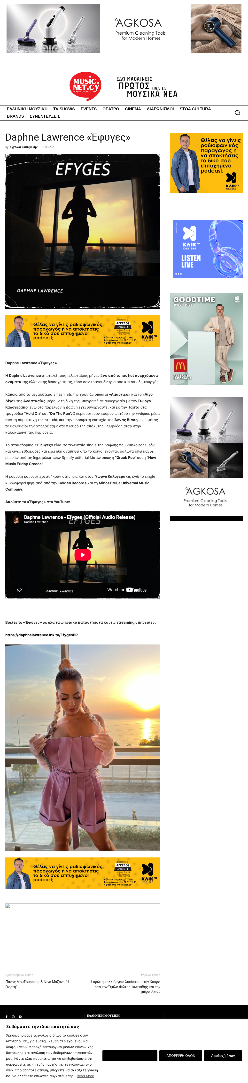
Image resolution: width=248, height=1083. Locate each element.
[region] (124, 1051)
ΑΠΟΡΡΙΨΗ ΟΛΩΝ (180, 1055)
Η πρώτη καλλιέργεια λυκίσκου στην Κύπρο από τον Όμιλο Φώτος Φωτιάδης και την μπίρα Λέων (125, 987)
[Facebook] (6, 1017)
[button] (237, 112)
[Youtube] (20, 1017)
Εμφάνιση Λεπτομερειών (129, 1055)
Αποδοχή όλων (223, 1055)
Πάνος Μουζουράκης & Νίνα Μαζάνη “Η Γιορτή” (37, 984)
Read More (85, 1076)
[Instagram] (13, 1017)
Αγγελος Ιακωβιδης (24, 147)
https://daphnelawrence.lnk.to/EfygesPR (41, 635)
